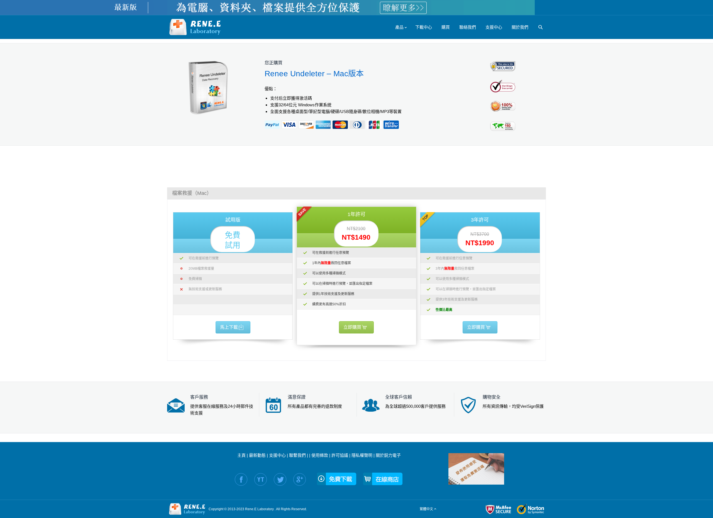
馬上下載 (229, 327)
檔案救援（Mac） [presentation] (192, 193)
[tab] (356, 193)
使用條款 (319, 455)
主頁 (241, 455)
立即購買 (352, 327)
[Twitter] (280, 479)
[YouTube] (260, 479)
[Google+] (299, 479)
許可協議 (339, 455)
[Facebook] (241, 479)
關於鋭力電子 (388, 455)
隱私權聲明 (361, 455)
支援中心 (277, 455)
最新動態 (257, 455)
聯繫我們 (297, 455)
